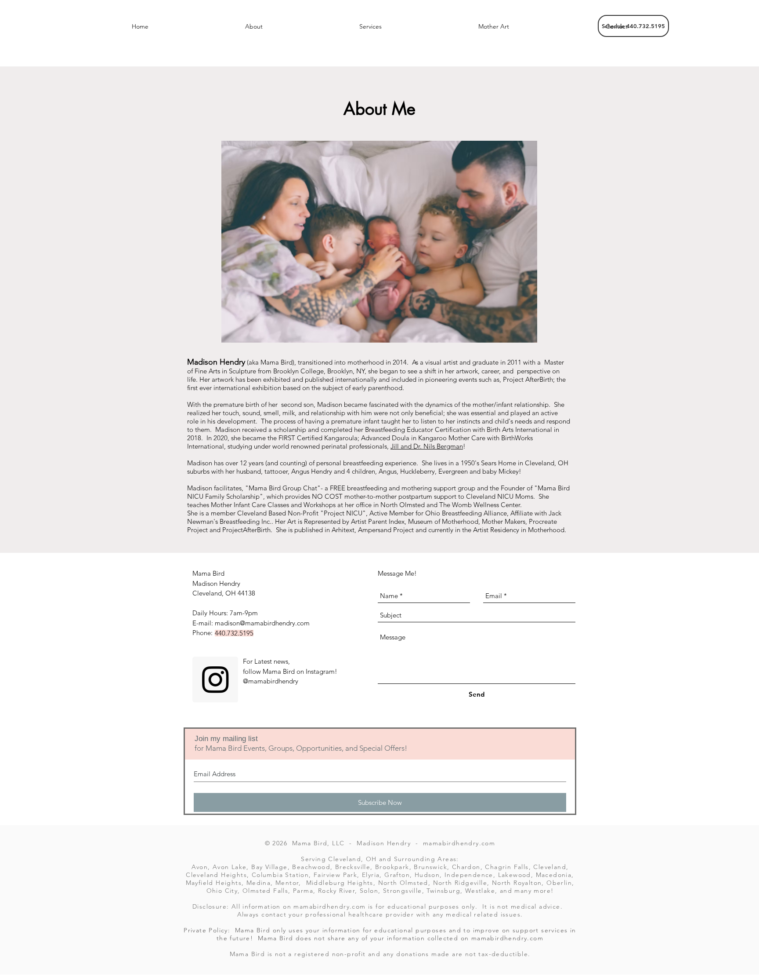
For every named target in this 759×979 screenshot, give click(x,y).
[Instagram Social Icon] (215, 679)
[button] (254, 26)
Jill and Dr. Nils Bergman (426, 446)
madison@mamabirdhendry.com (262, 623)
